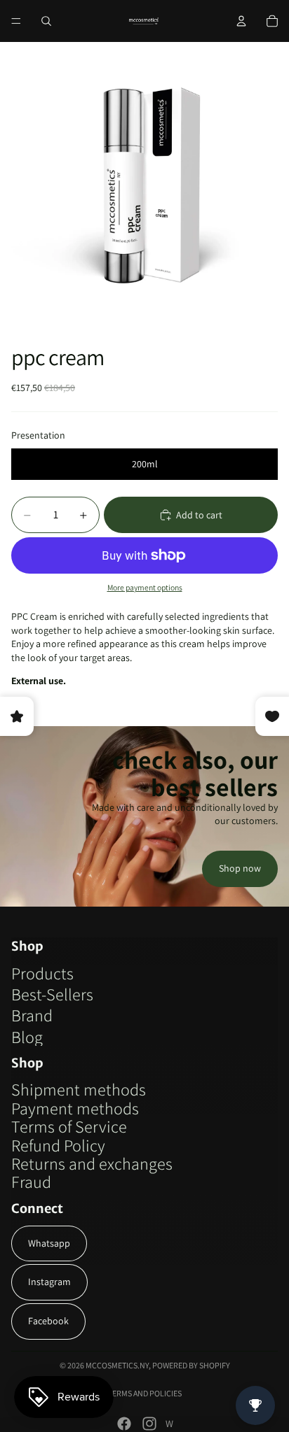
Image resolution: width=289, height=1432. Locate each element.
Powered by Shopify (191, 1365)
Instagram (49, 1281)
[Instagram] (149, 1423)
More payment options (144, 587)
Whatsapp (49, 1243)
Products (42, 973)
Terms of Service (69, 1126)
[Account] (241, 21)
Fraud (31, 1181)
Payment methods (75, 1108)
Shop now (240, 868)
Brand (32, 1015)
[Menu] (16, 21)
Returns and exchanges (92, 1163)
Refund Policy (58, 1145)
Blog (27, 1037)
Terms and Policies (145, 1393)
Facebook (48, 1320)
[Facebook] (124, 1423)
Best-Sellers (52, 994)
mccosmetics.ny (117, 1365)
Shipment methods (78, 1089)
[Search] (46, 21)
